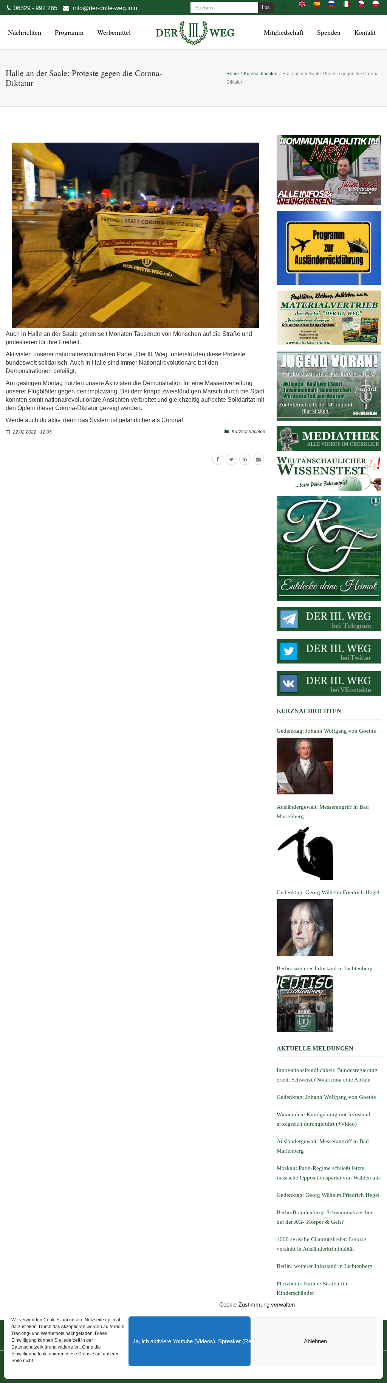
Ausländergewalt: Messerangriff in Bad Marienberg (323, 1146)
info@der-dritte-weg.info (105, 8)
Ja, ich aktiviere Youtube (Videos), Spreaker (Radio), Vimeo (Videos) (192, 1341)
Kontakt (364, 32)
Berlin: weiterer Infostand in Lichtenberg (325, 1266)
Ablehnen (315, 1341)
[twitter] (231, 459)
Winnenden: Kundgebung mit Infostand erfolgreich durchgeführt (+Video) (323, 1119)
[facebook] (217, 459)
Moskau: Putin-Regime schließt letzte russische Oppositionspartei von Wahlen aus (329, 1173)
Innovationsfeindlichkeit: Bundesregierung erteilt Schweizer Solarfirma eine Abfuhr (327, 1075)
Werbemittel (113, 32)
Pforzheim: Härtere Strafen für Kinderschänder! (312, 1288)
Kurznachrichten (248, 431)
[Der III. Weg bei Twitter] (329, 651)
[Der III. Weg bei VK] (329, 683)
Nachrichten (23, 32)
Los (266, 7)
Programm (68, 32)
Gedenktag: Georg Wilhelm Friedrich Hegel (328, 1195)
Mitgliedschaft (282, 32)
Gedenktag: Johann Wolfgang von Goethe (326, 1097)
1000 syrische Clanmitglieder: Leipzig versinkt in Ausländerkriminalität (322, 1244)
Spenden (328, 32)
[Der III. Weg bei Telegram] (329, 619)
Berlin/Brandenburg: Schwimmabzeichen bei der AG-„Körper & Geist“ (325, 1217)
